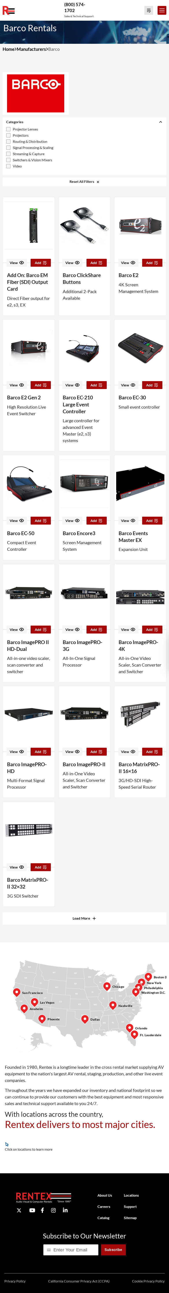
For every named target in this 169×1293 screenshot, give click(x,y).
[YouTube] (32, 1210)
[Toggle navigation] (162, 10)
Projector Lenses (25, 129)
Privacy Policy (15, 1281)
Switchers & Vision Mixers (32, 160)
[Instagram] (53, 1210)
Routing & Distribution (30, 141)
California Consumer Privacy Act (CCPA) (79, 1281)
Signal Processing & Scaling (33, 147)
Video (17, 166)
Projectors (21, 135)
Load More (81, 918)
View (14, 263)
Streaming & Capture (28, 154)
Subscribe (113, 1249)
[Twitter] (19, 1210)
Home (9, 49)
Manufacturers (31, 49)
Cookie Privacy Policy (148, 1281)
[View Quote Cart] (148, 10)
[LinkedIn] (65, 1210)
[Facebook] (42, 1210)
